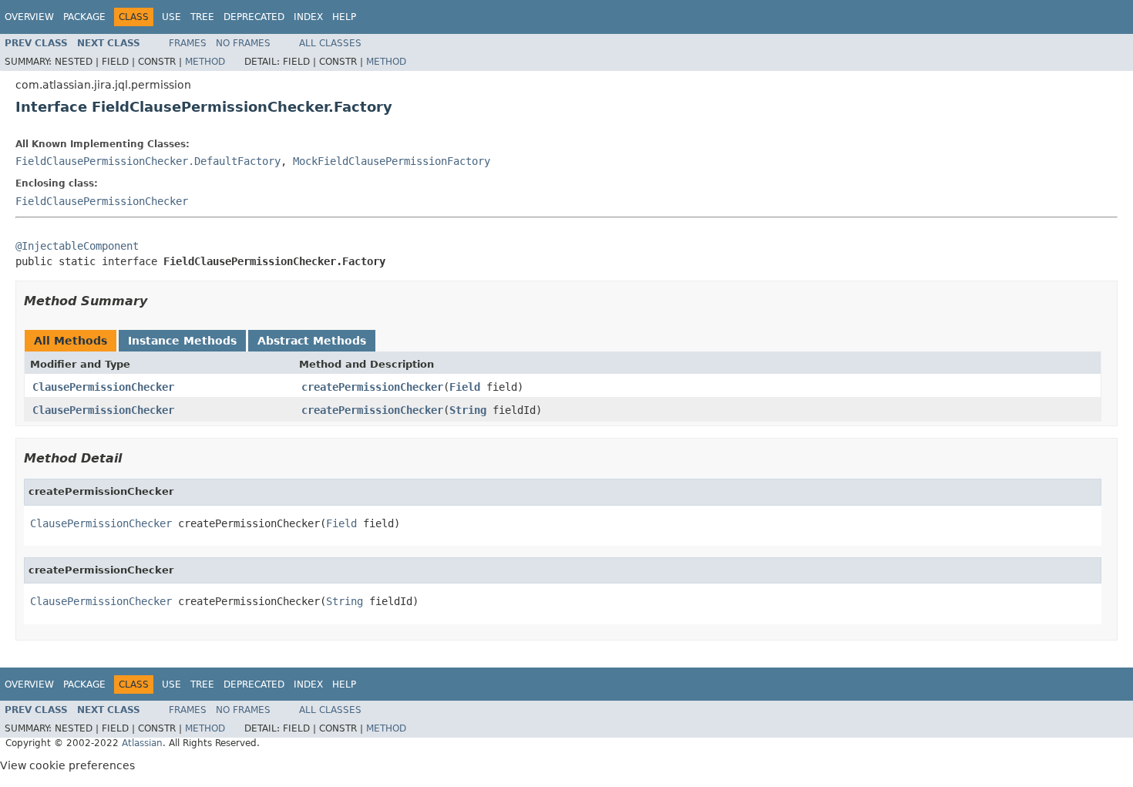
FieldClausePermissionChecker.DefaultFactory (148, 161)
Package (84, 17)
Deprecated (254, 17)
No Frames (243, 43)
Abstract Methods (311, 341)
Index (308, 17)
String (467, 410)
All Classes (330, 43)
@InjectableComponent (77, 246)
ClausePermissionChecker (103, 387)
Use (171, 17)
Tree (202, 17)
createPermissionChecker (372, 387)
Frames (188, 43)
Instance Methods (182, 341)
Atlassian (142, 743)
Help (344, 17)
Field (464, 387)
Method (205, 61)
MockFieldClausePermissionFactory (391, 161)
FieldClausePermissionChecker (101, 201)
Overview (29, 17)
